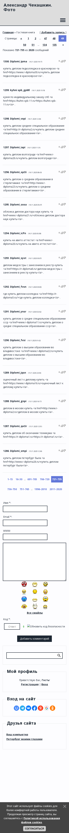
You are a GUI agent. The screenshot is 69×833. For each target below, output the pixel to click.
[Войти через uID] (16, 708)
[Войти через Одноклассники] (52, 708)
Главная (8, 32)
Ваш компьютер (17, 734)
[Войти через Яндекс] (40, 708)
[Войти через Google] (46, 708)
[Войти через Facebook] (34, 708)
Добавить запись (53, 32)
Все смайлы (35, 612)
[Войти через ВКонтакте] (28, 708)
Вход (44, 684)
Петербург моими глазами (24, 739)
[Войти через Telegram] (22, 708)
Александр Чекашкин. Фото (28, 7)
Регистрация (30, 684)
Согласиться (34, 828)
